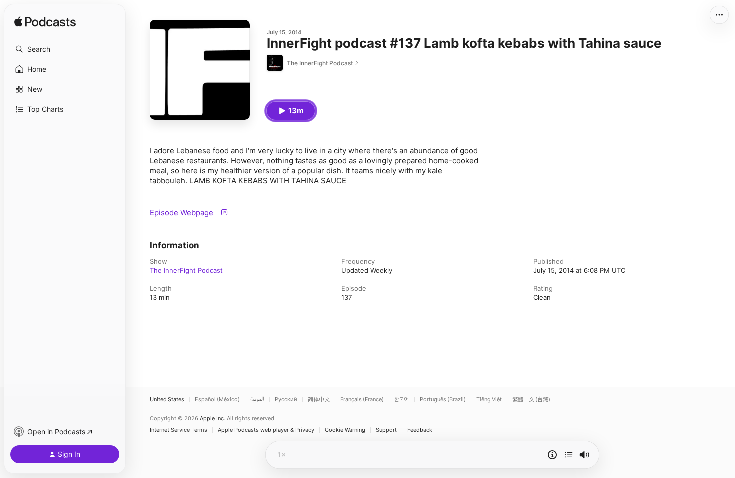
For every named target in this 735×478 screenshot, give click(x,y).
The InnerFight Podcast (186, 270)
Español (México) (217, 399)
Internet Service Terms (179, 430)
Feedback (420, 430)
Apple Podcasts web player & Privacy (266, 430)
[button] (65, 49)
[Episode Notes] (552, 455)
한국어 (402, 399)
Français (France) (362, 399)
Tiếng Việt (489, 399)
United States (167, 399)
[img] (45, 23)
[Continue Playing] (569, 455)
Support (386, 430)
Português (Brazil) (443, 399)
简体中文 (319, 399)
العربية (257, 399)
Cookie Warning (345, 430)
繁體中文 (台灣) (531, 399)
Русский (286, 399)
